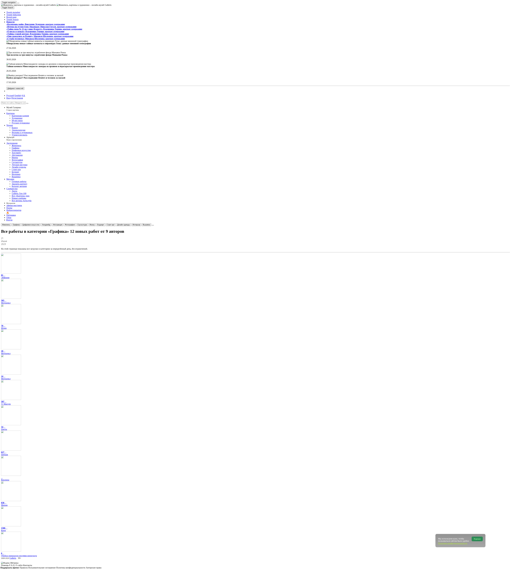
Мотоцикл (6, 301)
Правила (24, 568)
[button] (13, 12)
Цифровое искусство (30, 225)
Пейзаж (4, 453)
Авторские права (93, 568)
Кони (3, 529)
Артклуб (14, 138)
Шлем (4, 327)
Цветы (4, 428)
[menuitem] (23, 95)
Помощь (5, 565)
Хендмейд (46, 225)
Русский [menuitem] (10, 95)
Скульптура (82, 225)
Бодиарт (100, 225)
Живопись (6, 225)
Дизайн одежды (123, 225)
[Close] (27, 103)
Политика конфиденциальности (71, 568)
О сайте (19, 565)
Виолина (5, 480)
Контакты (27, 565)
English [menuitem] (18, 95)
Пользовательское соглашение (42, 568)
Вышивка (146, 225)
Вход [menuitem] (8, 98)
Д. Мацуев (6, 402)
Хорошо (477, 539)
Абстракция (57, 225)
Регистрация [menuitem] (17, 98)
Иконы (92, 225)
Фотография (70, 225)
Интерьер (136, 225)
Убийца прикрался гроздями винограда (19, 554)
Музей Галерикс (13, 108)
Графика (16, 225)
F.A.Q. (12, 565)
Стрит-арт (111, 225)
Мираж (4, 504)
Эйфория (5, 276)
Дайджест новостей (15, 88)
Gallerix (12, 558)
